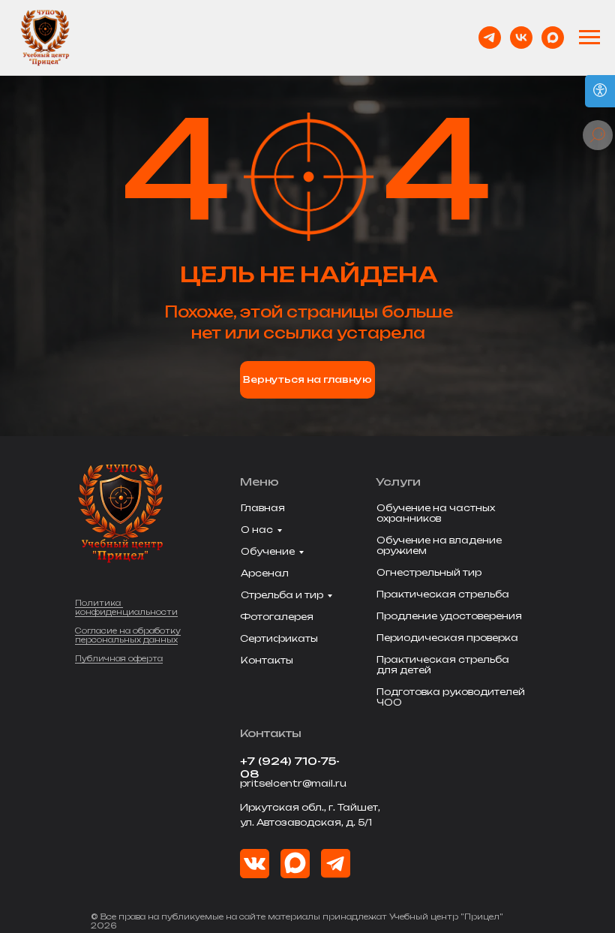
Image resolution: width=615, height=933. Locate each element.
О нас (257, 529)
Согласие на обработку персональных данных (128, 635)
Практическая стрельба (442, 594)
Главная (263, 507)
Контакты (267, 660)
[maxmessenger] (553, 37)
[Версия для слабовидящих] (600, 91)
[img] (295, 863)
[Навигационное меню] (589, 37)
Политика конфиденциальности (126, 607)
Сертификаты (279, 638)
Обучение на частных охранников (435, 513)
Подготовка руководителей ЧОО (450, 697)
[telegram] (489, 37)
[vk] (521, 37)
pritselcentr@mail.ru (293, 783)
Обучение (268, 551)
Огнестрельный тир (429, 572)
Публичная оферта (119, 658)
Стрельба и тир (282, 594)
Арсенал (265, 573)
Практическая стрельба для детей (442, 665)
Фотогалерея (277, 616)
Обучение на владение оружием (439, 545)
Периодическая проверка (447, 637)
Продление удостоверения (449, 615)
